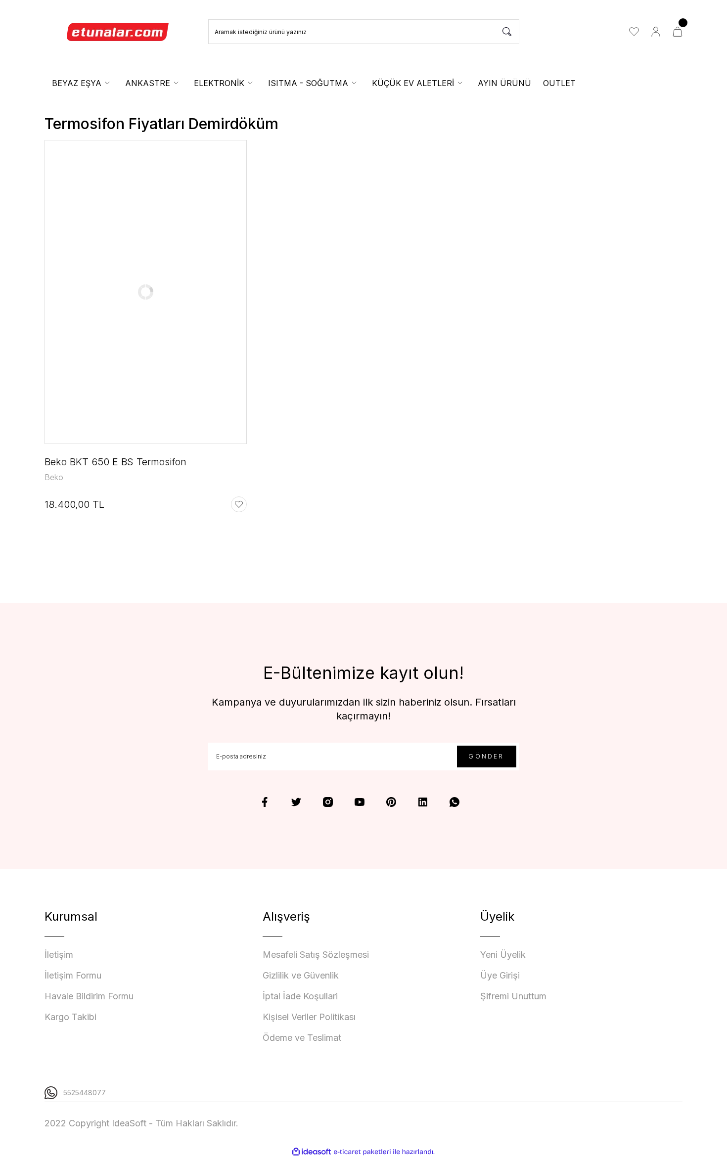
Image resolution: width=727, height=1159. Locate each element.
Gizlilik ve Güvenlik (301, 975)
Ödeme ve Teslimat (302, 1037)
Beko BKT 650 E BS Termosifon (115, 462)
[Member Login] (656, 32)
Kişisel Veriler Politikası (309, 1017)
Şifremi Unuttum (513, 996)
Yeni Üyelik (503, 954)
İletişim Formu (73, 975)
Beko (54, 477)
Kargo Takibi (70, 1017)
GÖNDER (486, 756)
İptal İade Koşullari (300, 996)
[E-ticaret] (362, 1152)
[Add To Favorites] (239, 504)
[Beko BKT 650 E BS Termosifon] (146, 292)
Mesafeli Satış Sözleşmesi (316, 954)
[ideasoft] (311, 1152)
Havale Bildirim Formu (89, 996)
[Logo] (118, 31)
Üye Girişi (500, 975)
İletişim (59, 954)
